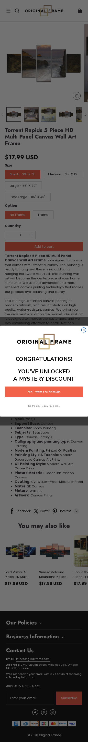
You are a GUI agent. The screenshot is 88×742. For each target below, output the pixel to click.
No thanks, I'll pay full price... (44, 405)
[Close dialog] (83, 329)
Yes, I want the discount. (44, 391)
